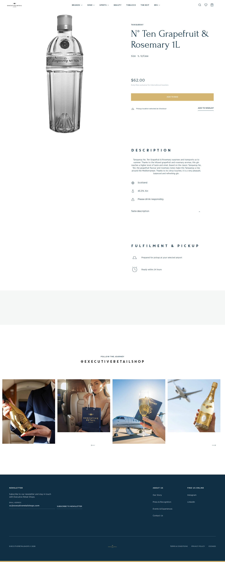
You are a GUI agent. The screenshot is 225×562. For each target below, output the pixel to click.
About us (158, 488)
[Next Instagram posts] (214, 445)
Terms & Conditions (179, 546)
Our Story (157, 495)
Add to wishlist (206, 108)
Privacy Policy (198, 546)
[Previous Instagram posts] (92, 445)
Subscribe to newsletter (69, 506)
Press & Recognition (162, 502)
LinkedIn (191, 502)
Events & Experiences (162, 509)
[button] (77, 5)
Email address (15, 502)
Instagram (191, 495)
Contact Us (158, 516)
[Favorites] (205, 4)
